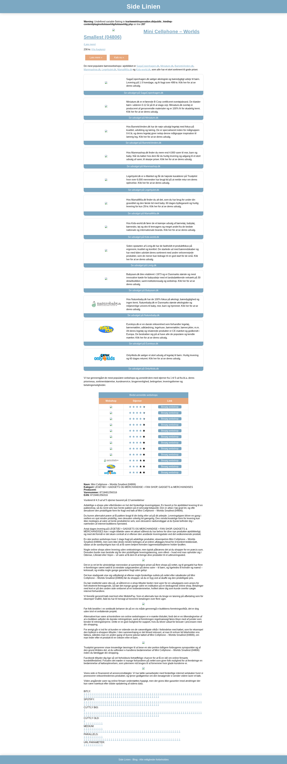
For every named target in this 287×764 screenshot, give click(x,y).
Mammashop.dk (92, 69)
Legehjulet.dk (109, 69)
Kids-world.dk (143, 69)
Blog (135, 759)
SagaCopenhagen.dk (147, 66)
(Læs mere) (90, 44)
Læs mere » (96, 57)
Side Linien (143, 6)
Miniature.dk (166, 66)
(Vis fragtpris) (98, 49)
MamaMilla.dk (124, 69)
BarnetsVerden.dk (184, 66)
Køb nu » (119, 57)
